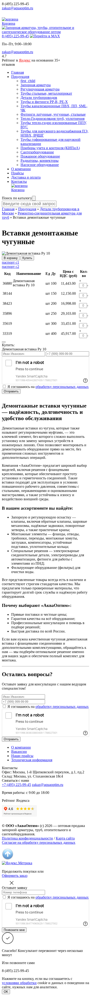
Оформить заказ (14, 876)
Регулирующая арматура (40, 89)
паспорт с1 (10, 262)
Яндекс (25, 60)
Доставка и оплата (26, 177)
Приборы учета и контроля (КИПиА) (50, 148)
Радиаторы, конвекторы (40, 161)
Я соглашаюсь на (48, 707)
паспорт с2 (10, 267)
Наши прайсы (22, 756)
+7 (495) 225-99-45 (16, 785)
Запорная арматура (36, 85)
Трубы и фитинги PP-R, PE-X (44, 102)
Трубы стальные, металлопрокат (46, 93)
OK (6, 991)
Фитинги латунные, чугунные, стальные (53, 114)
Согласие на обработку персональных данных (38, 842)
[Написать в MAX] (45, 36)
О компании (21, 169)
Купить (27, 258)
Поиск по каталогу (17, 198)
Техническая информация (31, 760)
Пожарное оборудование (40, 156)
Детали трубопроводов (39, 98)
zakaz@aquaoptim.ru (17, 8)
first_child (28, 81)
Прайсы (17, 173)
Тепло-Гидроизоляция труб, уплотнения (52, 119)
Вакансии (19, 752)
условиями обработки (19, 983)
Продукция (20, 77)
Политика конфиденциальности (27, 838)
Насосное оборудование (40, 165)
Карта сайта (65, 838)
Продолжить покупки (19, 871)
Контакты (19, 181)
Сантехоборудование (37, 152)
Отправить (11, 391)
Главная (17, 72)
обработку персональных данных (62, 387)
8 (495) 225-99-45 (15, 4)
